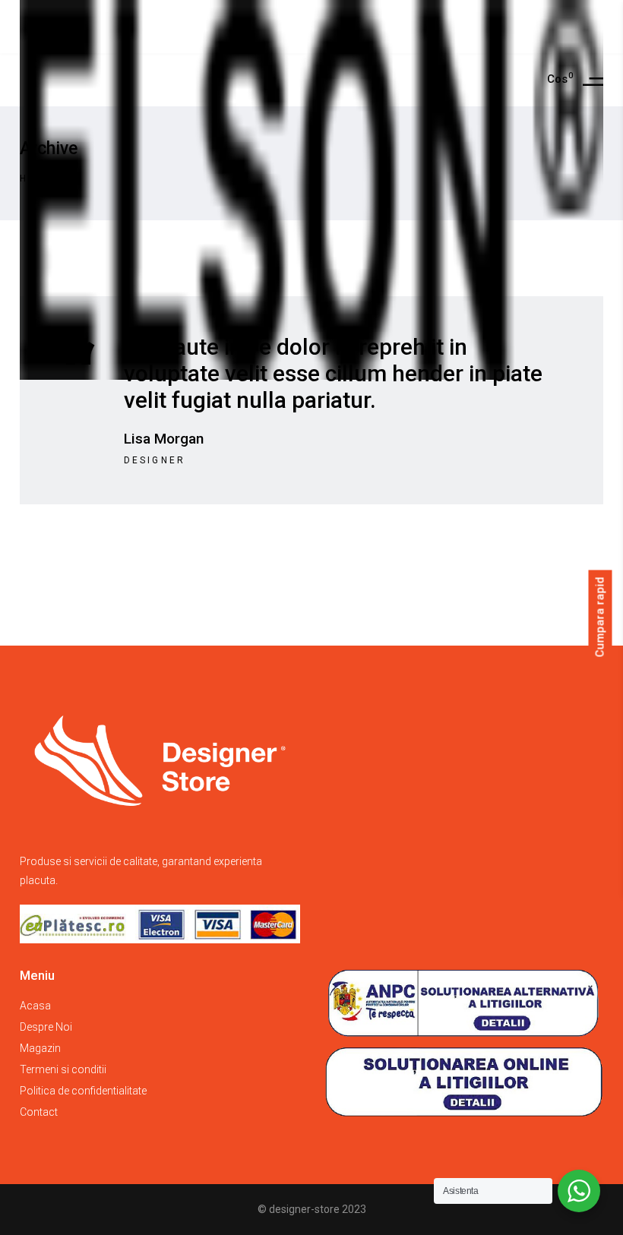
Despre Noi (46, 1027)
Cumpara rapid (600, 616)
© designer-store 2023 (312, 1209)
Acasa (35, 1006)
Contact (39, 1112)
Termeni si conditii (63, 1069)
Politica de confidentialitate (83, 1091)
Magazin (40, 1048)
